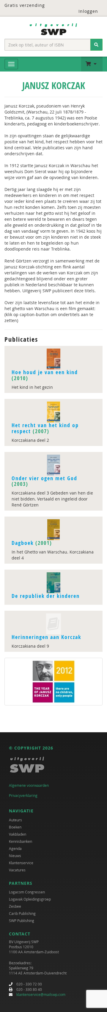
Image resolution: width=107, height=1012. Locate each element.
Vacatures (17, 870)
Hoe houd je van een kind (45, 372)
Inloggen (88, 11)
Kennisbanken (20, 841)
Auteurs (15, 819)
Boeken (15, 827)
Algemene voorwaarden (29, 785)
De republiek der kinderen (46, 596)
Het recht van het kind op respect (45, 428)
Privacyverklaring (23, 795)
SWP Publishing (21, 920)
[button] (92, 64)
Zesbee (15, 906)
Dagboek (23, 543)
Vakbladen (17, 834)
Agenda (15, 848)
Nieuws (15, 855)
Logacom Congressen (27, 892)
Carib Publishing (22, 913)
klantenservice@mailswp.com (40, 994)
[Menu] (11, 64)
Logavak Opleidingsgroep (30, 899)
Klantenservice (21, 862)
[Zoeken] (96, 45)
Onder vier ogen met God (44, 478)
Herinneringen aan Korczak (46, 637)
